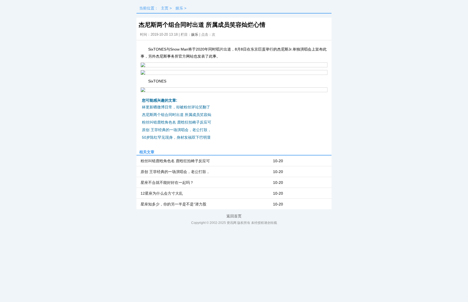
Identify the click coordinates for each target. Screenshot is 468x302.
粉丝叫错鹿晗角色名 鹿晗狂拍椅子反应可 (176, 122)
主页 (164, 8)
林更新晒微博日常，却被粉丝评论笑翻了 (176, 107)
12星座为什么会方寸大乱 (162, 193)
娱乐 (179, 8)
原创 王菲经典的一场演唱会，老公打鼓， (176, 130)
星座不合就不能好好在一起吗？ (167, 182)
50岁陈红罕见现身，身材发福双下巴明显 (176, 137)
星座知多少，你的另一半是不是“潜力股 (173, 204)
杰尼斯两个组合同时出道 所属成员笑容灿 (176, 114)
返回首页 (234, 216)
